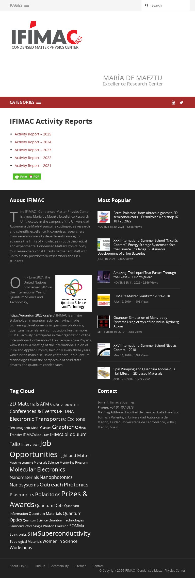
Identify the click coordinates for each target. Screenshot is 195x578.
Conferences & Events (33, 411)
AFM (44, 404)
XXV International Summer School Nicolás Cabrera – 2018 (144, 347)
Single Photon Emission (51, 526)
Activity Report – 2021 (33, 165)
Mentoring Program (74, 462)
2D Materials (24, 403)
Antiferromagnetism (64, 404)
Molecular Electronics (37, 469)
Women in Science (59, 541)
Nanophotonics (56, 477)
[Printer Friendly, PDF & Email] (27, 176)
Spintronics (18, 534)
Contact (97, 566)
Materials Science (46, 462)
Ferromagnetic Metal (24, 428)
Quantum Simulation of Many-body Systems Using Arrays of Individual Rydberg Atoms (146, 321)
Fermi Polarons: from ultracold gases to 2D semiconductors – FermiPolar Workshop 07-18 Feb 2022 (146, 217)
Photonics (76, 484)
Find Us (40, 566)
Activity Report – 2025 (33, 134)
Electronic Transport (35, 418)
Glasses (45, 428)
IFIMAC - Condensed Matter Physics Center (154, 570)
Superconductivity (64, 533)
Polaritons (47, 494)
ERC (64, 419)
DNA (69, 411)
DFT (60, 411)
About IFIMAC (19, 566)
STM (32, 534)
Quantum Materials (45, 513)
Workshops (21, 547)
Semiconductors (21, 526)
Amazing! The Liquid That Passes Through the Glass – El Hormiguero (144, 274)
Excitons (76, 419)
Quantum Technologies (66, 520)
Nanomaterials (24, 477)
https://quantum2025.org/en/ (32, 315)
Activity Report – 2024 (33, 141)
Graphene (65, 426)
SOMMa (76, 526)
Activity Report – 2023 (33, 149)
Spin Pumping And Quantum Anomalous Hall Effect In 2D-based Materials (144, 371)
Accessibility (60, 566)
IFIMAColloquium (36, 435)
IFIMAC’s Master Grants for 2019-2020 (141, 296)
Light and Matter (74, 455)
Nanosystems (24, 485)
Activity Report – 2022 (33, 157)
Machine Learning (21, 462)
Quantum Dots (49, 505)
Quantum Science (35, 520)
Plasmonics (22, 494)
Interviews (30, 444)
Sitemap (80, 566)
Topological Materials (26, 541)
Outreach (51, 484)
